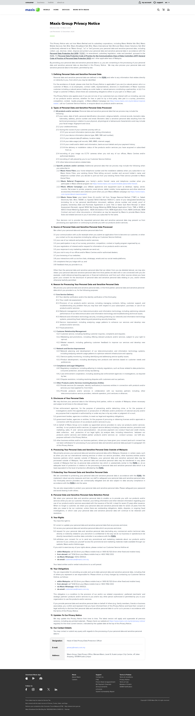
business (40, 2)
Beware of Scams (125, 684)
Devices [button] (66, 10)
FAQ (97, 680)
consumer (30, 2)
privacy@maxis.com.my (76, 647)
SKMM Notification (126, 687)
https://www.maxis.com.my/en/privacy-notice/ (127, 621)
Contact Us (99, 677)
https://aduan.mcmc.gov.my (72, 706)
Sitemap (67, 709)
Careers (74, 680)
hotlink (51, 2)
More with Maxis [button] (81, 10)
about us (60, 2)
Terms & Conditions (126, 677)
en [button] (166, 2)
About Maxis (76, 677)
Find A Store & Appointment (105, 682)
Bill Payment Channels (103, 684)
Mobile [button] (46, 10)
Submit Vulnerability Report (105, 691)
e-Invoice (99, 689)
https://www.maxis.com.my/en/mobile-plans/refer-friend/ (115, 184)
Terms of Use (124, 682)
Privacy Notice (124, 680)
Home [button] (56, 10)
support (160, 2)
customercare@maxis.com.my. (77, 559)
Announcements (101, 687)
